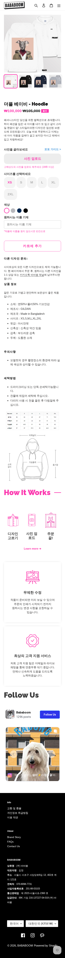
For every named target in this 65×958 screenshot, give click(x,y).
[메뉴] (59, 5)
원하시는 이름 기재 (16, 217)
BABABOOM (25, 945)
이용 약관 (12, 817)
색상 (7, 204)
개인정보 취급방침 (17, 812)
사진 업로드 (32, 158)
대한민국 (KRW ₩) (41, 923)
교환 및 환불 (14, 808)
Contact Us (13, 846)
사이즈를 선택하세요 (17, 173)
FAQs (10, 841)
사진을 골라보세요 (16, 149)
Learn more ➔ (32, 548)
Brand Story (14, 837)
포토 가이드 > (52, 149)
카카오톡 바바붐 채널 (32, 274)
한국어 (14, 923)
